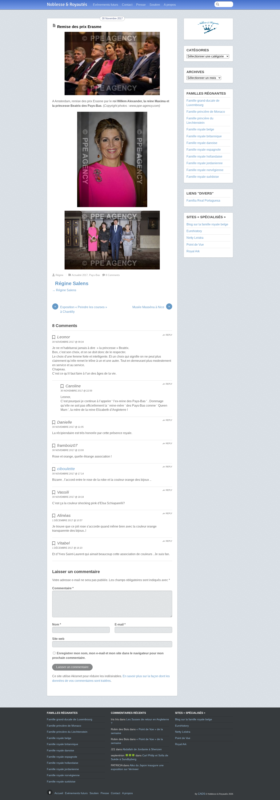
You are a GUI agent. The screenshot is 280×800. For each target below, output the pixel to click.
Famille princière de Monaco (205, 111)
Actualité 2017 (80, 275)
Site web (58, 638)
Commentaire (63, 588)
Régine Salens (71, 283)
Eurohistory (194, 231)
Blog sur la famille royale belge (207, 224)
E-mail (120, 624)
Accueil (58, 793)
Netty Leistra (194, 237)
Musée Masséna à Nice (151, 307)
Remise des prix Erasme (79, 27)
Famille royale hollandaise (204, 156)
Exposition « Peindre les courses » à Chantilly (80, 309)
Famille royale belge (200, 129)
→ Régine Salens (64, 290)
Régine (59, 275)
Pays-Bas (94, 275)
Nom (56, 624)
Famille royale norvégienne (204, 170)
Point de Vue (195, 244)
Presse (141, 4)
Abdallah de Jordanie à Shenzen (142, 749)
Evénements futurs (105, 4)
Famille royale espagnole (203, 149)
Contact (127, 4)
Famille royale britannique (204, 136)
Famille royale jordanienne (204, 163)
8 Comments (113, 275)
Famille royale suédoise (202, 176)
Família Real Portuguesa (203, 200)
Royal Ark (193, 251)
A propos (170, 4)
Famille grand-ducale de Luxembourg (69, 719)
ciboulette (66, 468)
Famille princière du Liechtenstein (67, 731)
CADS (201, 793)
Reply (169, 335)
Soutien (155, 4)
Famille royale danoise (201, 143)
